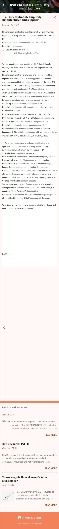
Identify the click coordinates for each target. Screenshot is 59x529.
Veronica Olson (36, 523)
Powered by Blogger (31, 518)
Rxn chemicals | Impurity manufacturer (29, 6)
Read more (51, 435)
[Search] (55, 5)
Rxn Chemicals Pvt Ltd (16, 444)
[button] (55, 17)
